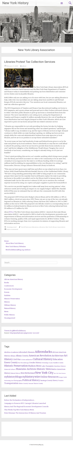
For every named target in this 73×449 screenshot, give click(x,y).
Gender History (35, 363)
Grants (51, 362)
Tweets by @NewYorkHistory (15, 331)
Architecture (57, 355)
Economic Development (13, 289)
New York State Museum (60, 373)
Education (35, 227)
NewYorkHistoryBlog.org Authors (18, 250)
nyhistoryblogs (13, 376)
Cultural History (43, 359)
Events (6, 292)
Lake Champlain (48, 366)
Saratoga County (46, 380)
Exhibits (7, 295)
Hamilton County (58, 363)
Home (6, 241)
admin (24, 66)
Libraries (42, 227)
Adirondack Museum (26, 352)
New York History (15, 3)
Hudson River (34, 366)
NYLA (11, 212)
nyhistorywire (31, 376)
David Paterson (26, 227)
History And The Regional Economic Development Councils (26, 406)
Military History (10, 305)
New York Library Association (55, 227)
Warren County (38, 383)
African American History (13, 279)
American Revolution (40, 355)
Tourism (60, 380)
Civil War (17, 359)
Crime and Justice (27, 359)
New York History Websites (16, 246)
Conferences (9, 286)
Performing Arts (8, 380)
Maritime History (60, 366)
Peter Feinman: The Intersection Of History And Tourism (25, 413)
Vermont (30, 383)
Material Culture (9, 369)
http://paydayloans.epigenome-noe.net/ (24, 333)
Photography (18, 380)
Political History (31, 380)
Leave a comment (12, 229)
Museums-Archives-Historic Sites (33, 369)
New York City (44, 372)
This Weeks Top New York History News (19, 410)
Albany (12, 356)
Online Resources (49, 376)
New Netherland (28, 373)
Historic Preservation (12, 299)
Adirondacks (43, 352)
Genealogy (45, 363)
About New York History (15, 243)
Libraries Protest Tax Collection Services (29, 61)
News (6, 311)
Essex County (11, 362)
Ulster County (23, 383)
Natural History (9, 308)
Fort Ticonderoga (23, 363)
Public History (9, 315)
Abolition (7, 352)
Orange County (63, 377)
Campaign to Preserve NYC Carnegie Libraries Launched (25, 403)
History (7, 302)
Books (6, 282)
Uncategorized (11, 227)
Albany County (22, 356)
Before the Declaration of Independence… (19, 400)
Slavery (55, 380)
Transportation (11, 383)
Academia (14, 352)
